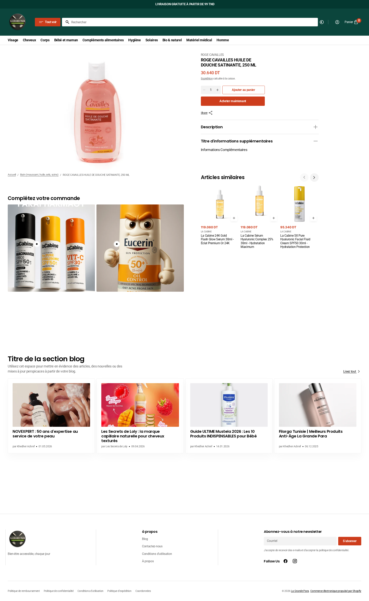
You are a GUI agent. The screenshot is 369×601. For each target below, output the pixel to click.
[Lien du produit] (220, 215)
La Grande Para (300, 590)
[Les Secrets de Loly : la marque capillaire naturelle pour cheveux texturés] (140, 416)
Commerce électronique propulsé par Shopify (335, 590)
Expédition (207, 78)
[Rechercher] (66, 22)
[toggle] (315, 127)
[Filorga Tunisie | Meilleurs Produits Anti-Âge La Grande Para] (317, 416)
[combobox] (194, 22)
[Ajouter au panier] (234, 218)
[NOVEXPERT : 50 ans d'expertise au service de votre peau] (51, 416)
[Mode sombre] (322, 22)
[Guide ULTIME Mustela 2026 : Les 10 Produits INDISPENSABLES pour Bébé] (229, 416)
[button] (314, 177)
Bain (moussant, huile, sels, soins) (39, 174)
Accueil (12, 174)
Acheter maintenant (232, 101)
